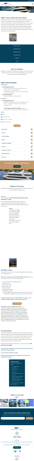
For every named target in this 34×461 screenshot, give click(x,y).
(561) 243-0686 (31, 0)
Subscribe (29, 418)
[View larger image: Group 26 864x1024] (13, 262)
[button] (17, 129)
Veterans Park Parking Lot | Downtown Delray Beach (14, 222)
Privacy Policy (17, 455)
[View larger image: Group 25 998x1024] (13, 37)
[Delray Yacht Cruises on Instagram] (4, 403)
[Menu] (33, 4)
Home (17, 432)
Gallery (17, 433)
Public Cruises (17, 436)
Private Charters (17, 437)
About (17, 434)
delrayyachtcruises (4, 399)
